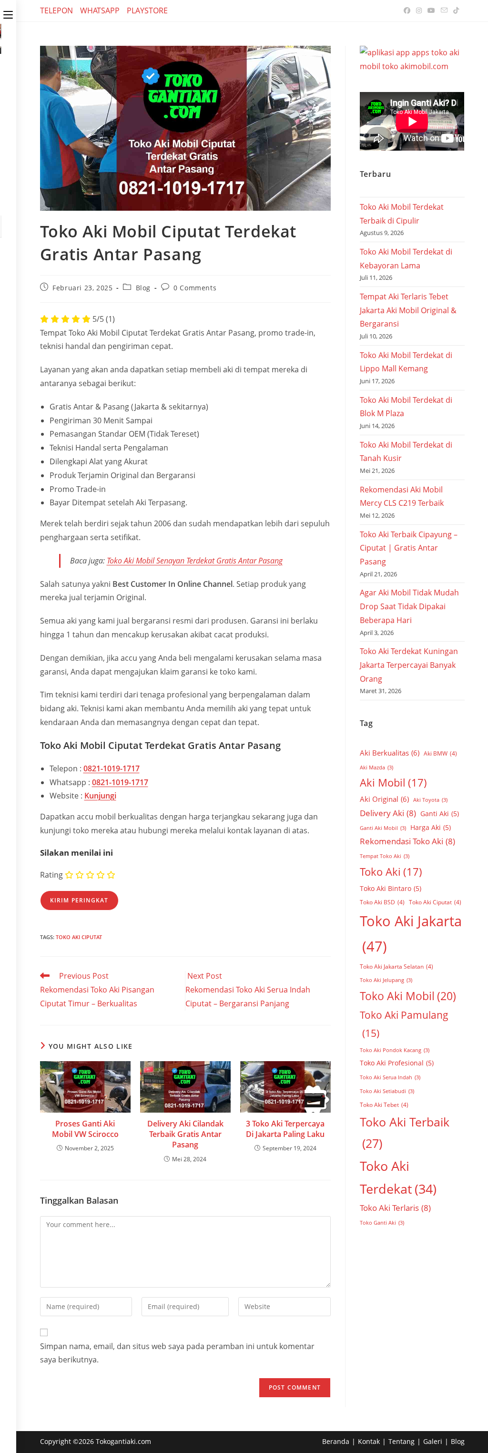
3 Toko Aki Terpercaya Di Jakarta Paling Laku (285, 1128)
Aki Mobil (393, 782)
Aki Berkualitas (389, 752)
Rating (51, 875)
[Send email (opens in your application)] (444, 10)
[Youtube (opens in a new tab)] (431, 10)
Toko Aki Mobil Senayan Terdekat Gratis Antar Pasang (195, 560)
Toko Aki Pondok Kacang (394, 1050)
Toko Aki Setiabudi (387, 1091)
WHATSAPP (100, 10)
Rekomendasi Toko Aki (407, 841)
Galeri (432, 1441)
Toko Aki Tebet (384, 1105)
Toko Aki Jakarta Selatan (396, 966)
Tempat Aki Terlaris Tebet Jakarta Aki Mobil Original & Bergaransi (408, 310)
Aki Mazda (376, 767)
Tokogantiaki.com (123, 1441)
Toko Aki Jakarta (411, 933)
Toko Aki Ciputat (79, 937)
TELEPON (56, 10)
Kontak (369, 1441)
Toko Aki (391, 871)
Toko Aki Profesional (397, 1062)
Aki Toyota (430, 800)
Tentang (401, 1441)
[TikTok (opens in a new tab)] (454, 10)
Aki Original (384, 799)
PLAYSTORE (147, 10)
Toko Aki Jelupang (386, 980)
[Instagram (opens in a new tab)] (419, 10)
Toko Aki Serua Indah (390, 1077)
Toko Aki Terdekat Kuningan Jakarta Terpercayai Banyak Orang (409, 665)
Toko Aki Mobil (408, 995)
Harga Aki (430, 827)
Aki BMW (440, 753)
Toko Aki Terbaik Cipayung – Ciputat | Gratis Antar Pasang (409, 548)
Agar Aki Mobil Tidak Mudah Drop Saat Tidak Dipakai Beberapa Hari (409, 606)
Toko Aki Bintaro (390, 888)
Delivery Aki (388, 813)
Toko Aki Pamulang (404, 1024)
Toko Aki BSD (382, 902)
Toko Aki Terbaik (404, 1133)
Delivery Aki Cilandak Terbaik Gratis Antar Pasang (185, 1134)
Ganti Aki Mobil (383, 828)
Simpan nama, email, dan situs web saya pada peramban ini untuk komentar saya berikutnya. (177, 1353)
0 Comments (194, 287)
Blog (143, 287)
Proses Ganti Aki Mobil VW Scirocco (85, 1128)
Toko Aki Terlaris (395, 1207)
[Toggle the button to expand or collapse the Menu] (8, 13)
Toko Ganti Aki (382, 1222)
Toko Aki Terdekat (398, 1177)
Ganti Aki (439, 813)
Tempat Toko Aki (384, 856)
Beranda (335, 1441)
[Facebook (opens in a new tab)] (407, 10)
